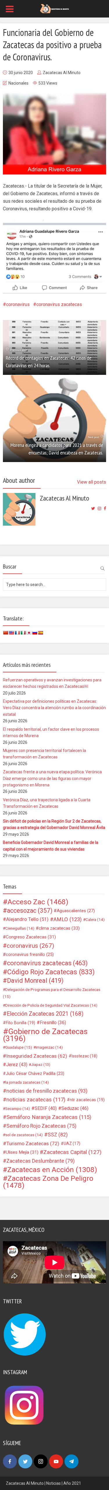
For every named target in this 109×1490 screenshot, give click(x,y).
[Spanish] (40, 632)
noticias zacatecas (35, 1099)
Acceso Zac (38, 901)
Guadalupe (18, 1047)
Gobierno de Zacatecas (45, 1035)
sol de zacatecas (24, 1134)
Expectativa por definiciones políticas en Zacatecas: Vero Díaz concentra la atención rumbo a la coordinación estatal (54, 708)
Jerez (16, 1064)
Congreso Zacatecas (31, 937)
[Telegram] (71, 1461)
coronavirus (18, 304)
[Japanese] (28, 632)
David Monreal (35, 980)
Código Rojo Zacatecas (51, 971)
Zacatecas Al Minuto (62, 72)
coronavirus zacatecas (59, 304)
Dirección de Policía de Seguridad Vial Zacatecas (51, 1005)
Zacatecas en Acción (52, 1169)
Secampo (17, 1108)
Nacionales (18, 83)
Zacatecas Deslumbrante (40, 1161)
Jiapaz (40, 1064)
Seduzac (74, 1108)
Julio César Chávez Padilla (35, 1073)
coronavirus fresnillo (30, 954)
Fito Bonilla (20, 1022)
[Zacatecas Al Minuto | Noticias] (54, 8)
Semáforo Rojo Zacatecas (41, 1126)
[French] (17, 632)
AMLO (67, 919)
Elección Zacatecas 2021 (45, 1013)
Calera (95, 919)
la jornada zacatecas (27, 1082)
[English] (11, 632)
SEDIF (46, 1108)
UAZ (72, 1143)
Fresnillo (53, 1022)
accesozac (29, 910)
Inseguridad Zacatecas (36, 1056)
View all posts (91, 482)
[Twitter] (25, 1461)
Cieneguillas (19, 928)
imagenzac (49, 1047)
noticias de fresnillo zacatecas (46, 1091)
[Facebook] (10, 1461)
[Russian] (34, 632)
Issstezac (84, 1056)
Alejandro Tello (27, 919)
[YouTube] (56, 1461)
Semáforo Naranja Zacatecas (48, 1117)
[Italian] (23, 632)
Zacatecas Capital (72, 1152)
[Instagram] (41, 1461)
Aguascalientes (76, 910)
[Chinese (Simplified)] (5, 632)
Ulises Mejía (22, 1152)
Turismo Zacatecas (32, 1143)
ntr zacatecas (87, 1099)
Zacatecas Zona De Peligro (48, 1182)
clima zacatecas (59, 928)
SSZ (58, 1135)
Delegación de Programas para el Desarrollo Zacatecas (51, 993)
